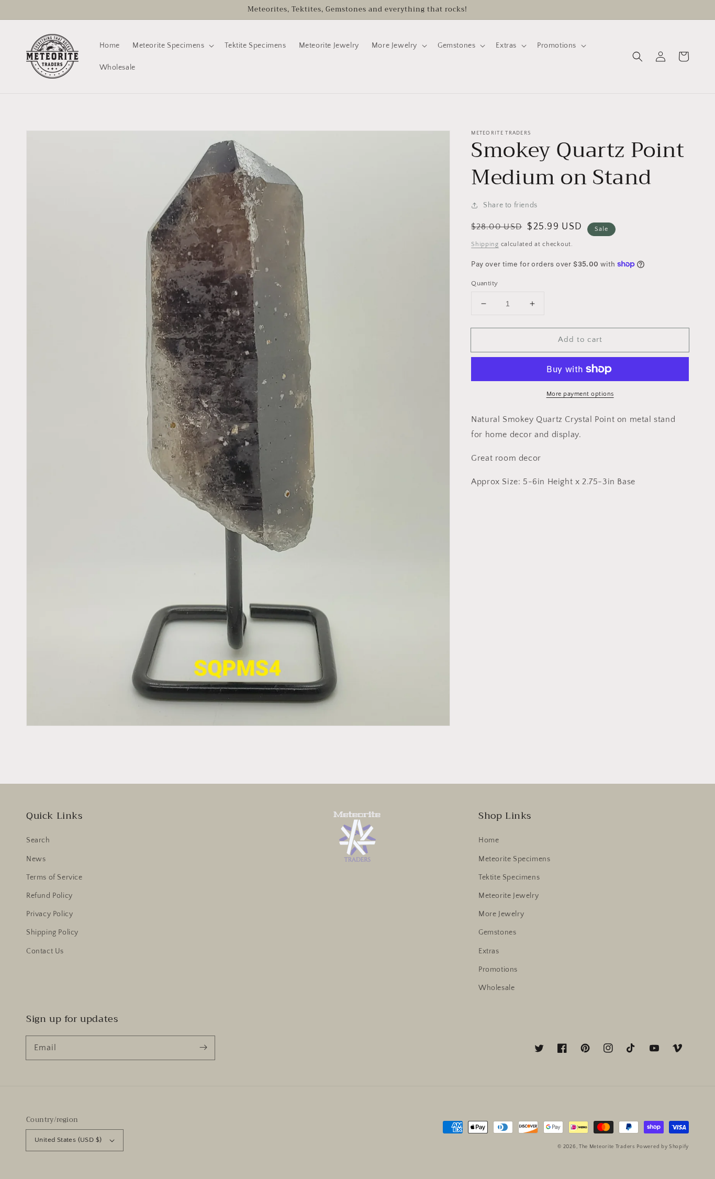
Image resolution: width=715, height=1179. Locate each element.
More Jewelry (501, 914)
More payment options (580, 394)
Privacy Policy (49, 914)
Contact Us (45, 951)
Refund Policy (49, 896)
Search (38, 840)
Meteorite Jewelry (508, 896)
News (36, 859)
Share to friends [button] (510, 205)
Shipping (485, 244)
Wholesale (496, 988)
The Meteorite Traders (607, 1147)
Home (488, 840)
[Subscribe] (203, 1047)
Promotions (498, 969)
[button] (637, 56)
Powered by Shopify (662, 1147)
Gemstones (497, 932)
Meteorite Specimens (514, 859)
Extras (488, 951)
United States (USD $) (68, 1139)
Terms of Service (54, 877)
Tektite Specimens (509, 877)
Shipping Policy (52, 932)
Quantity (484, 283)
